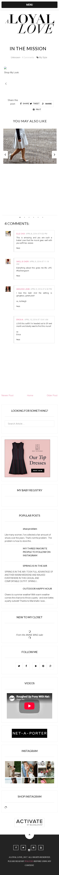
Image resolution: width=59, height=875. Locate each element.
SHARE (48, 104)
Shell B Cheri (22, 262)
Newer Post (7, 395)
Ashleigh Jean (23, 289)
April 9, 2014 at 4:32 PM (41, 289)
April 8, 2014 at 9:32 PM (36, 234)
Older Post (52, 395)
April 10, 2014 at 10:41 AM (36, 320)
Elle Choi (20, 234)
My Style (43, 57)
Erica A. (20, 320)
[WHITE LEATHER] (30, 146)
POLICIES (29, 861)
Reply (18, 248)
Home (30, 395)
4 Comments (28, 57)
